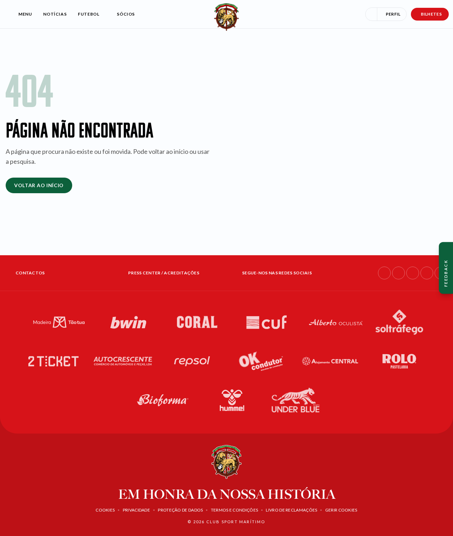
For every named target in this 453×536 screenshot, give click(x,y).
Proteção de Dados (180, 510)
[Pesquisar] (371, 14)
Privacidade (136, 510)
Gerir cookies (341, 510)
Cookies (105, 510)
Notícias (55, 14)
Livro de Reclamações (291, 510)
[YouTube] (426, 273)
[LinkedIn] (412, 273)
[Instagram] (398, 273)
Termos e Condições (234, 510)
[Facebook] (384, 273)
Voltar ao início (39, 185)
